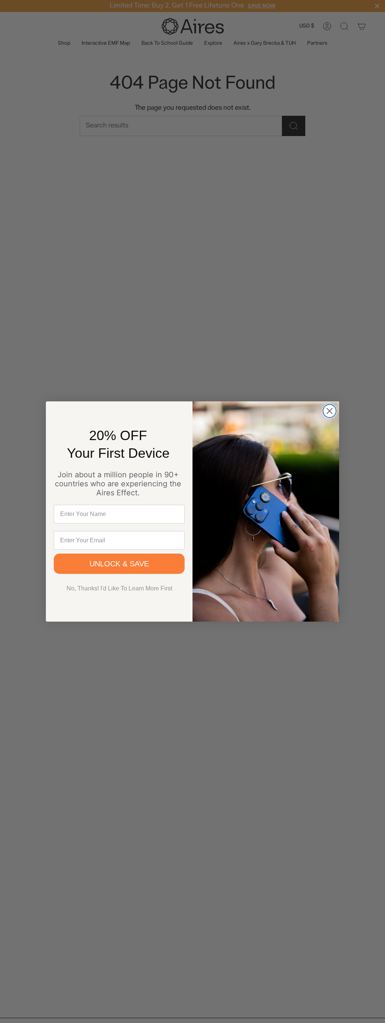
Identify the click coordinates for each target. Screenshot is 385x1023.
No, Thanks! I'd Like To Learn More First (119, 588)
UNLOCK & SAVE (119, 564)
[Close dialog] (329, 411)
